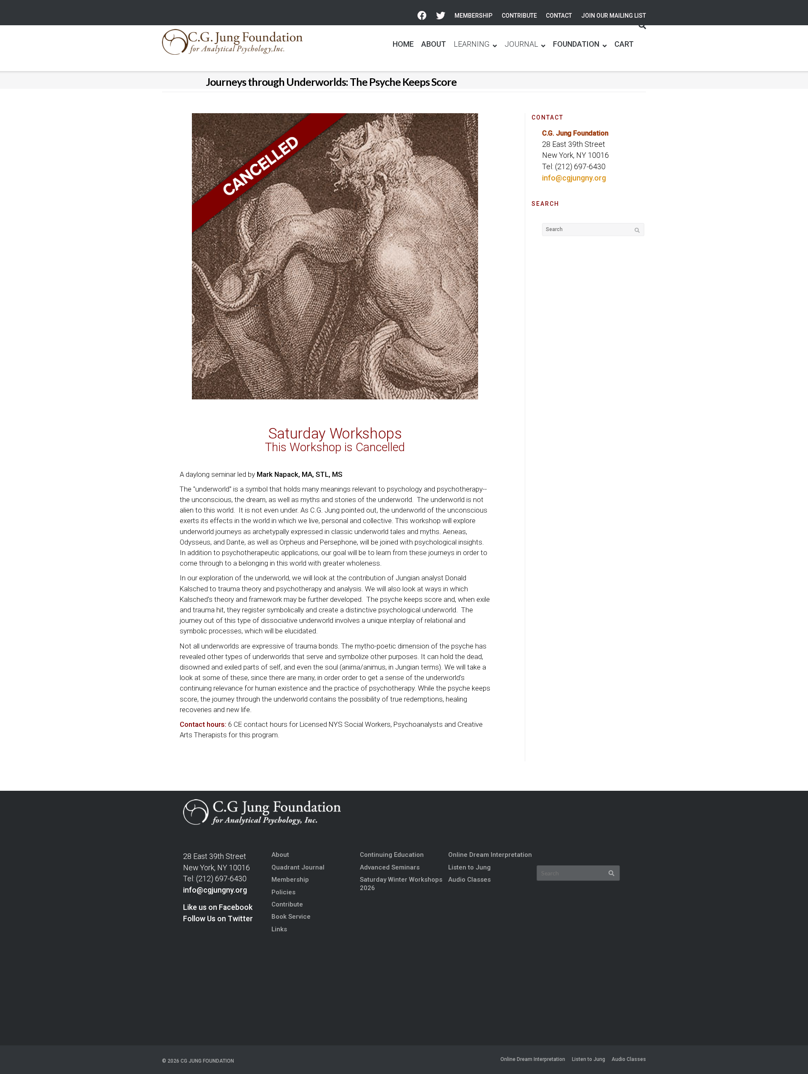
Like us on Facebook (217, 907)
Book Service (291, 916)
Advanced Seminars (390, 867)
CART (624, 44)
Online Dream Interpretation (490, 855)
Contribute (287, 904)
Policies (283, 892)
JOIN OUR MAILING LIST (613, 15)
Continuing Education (392, 855)
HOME (403, 44)
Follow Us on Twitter (218, 918)
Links (279, 929)
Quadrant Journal (297, 867)
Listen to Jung (469, 867)
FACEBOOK (422, 15)
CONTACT (559, 15)
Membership (290, 879)
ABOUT (433, 44)
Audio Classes (469, 879)
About (280, 855)
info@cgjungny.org (574, 178)
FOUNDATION (576, 44)
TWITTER (440, 15)
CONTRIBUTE (519, 15)
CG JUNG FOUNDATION (207, 1061)
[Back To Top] (787, 1053)
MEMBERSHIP (473, 15)
